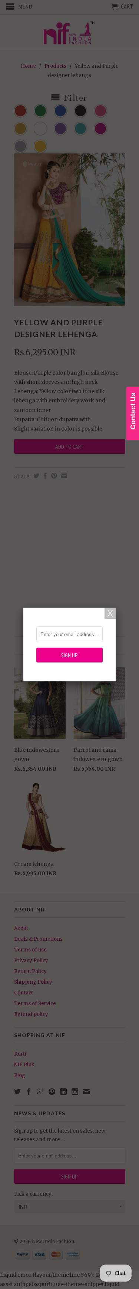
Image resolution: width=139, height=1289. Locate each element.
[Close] (110, 613)
